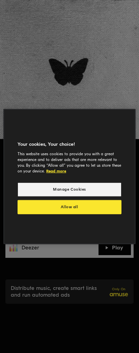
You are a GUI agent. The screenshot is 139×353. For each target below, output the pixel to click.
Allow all (69, 206)
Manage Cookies (69, 189)
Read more (56, 170)
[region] (69, 176)
